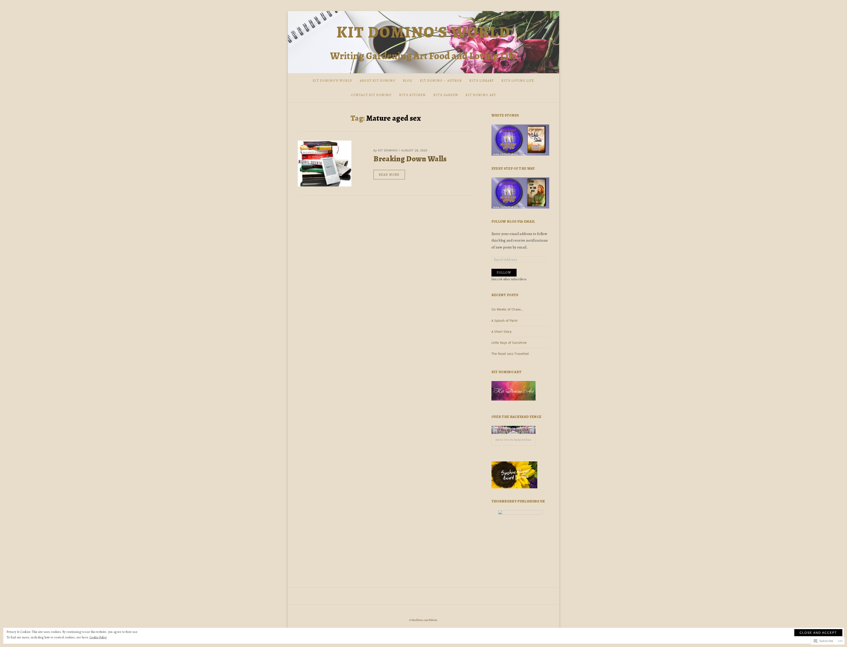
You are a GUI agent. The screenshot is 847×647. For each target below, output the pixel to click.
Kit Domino (388, 150)
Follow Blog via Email (513, 221)
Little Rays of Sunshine (509, 342)
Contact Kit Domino (371, 95)
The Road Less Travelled (510, 354)
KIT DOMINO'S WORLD (424, 32)
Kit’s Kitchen (412, 95)
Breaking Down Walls (409, 158)
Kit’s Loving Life (517, 81)
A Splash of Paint (504, 320)
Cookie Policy (98, 637)
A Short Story (501, 331)
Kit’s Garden (445, 95)
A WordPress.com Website (423, 620)
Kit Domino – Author (441, 81)
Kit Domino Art (481, 95)
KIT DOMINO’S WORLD (332, 81)
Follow (504, 273)
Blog (407, 81)
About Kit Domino (377, 81)
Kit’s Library (481, 81)
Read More (389, 175)
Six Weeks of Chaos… (507, 309)
